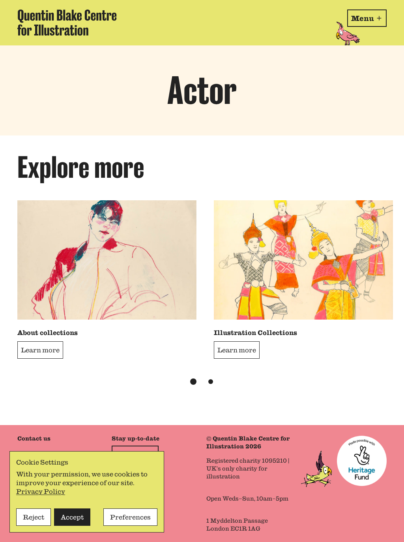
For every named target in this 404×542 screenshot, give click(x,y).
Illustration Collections (255, 332)
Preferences (130, 517)
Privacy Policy (40, 491)
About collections (47, 332)
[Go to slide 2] (210, 381)
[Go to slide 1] (193, 381)
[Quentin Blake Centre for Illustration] (67, 22)
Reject (33, 517)
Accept (72, 517)
